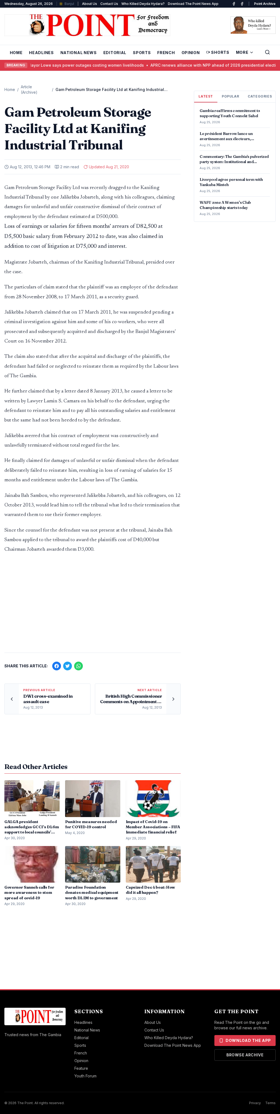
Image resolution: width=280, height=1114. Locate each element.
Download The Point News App (193, 4)
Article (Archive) (29, 89)
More (242, 52)
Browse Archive (245, 1055)
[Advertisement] (92, 605)
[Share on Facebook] (56, 666)
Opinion (191, 52)
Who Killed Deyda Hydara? (143, 4)
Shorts (220, 52)
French (166, 52)
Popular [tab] (230, 96)
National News (78, 52)
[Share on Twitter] (67, 666)
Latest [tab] (206, 96)
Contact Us (109, 4)
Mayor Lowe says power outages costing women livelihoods (76, 65)
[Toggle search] (267, 52)
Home (16, 52)
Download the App (248, 1040)
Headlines (41, 52)
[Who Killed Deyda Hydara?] (253, 25)
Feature (81, 1068)
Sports (142, 52)
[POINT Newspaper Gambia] (234, 4)
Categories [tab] (260, 96)
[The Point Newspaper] (242, 4)
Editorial (114, 52)
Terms (270, 1103)
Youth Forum (85, 1076)
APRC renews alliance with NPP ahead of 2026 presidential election (206, 65)
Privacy (255, 1103)
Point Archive (265, 4)
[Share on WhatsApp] (78, 666)
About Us (89, 4)
